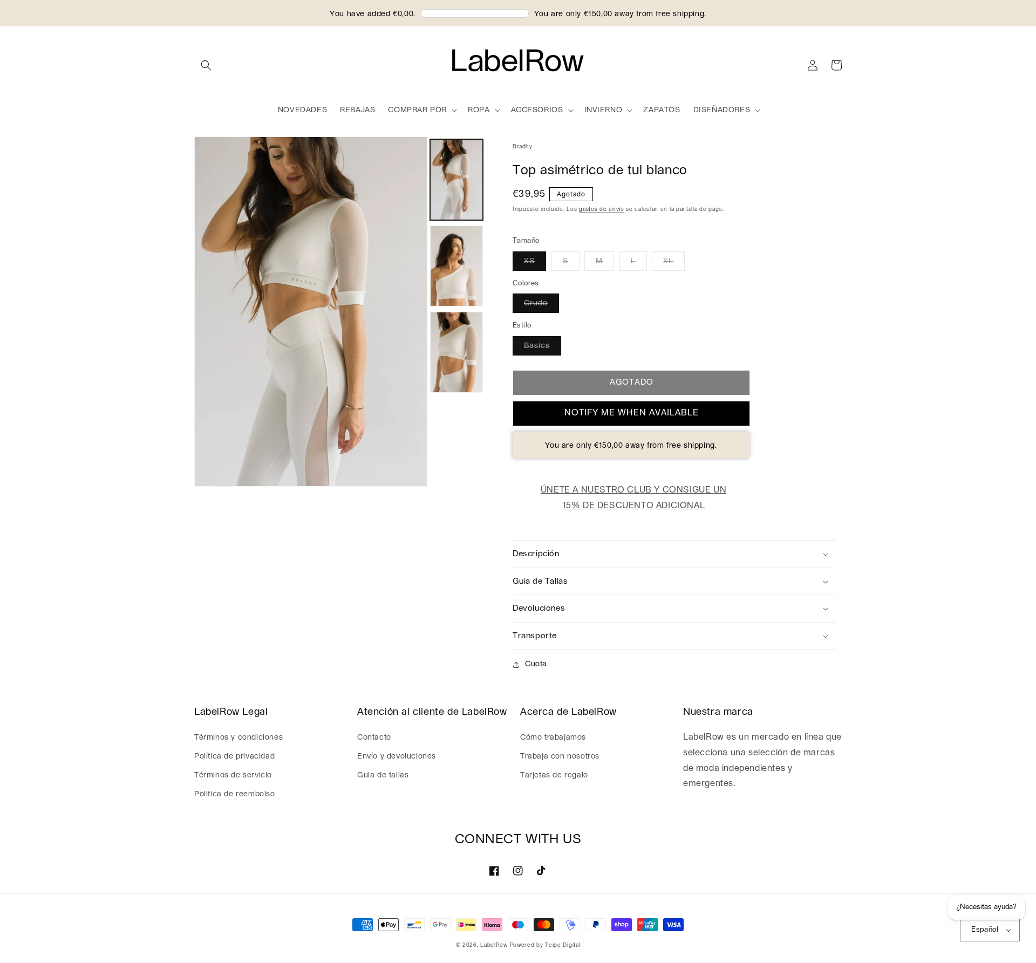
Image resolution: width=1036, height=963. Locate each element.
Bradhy (523, 146)
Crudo (536, 303)
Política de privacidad (234, 756)
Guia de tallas (382, 775)
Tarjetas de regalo (554, 775)
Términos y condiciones (238, 737)
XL (668, 261)
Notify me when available (631, 412)
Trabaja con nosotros (559, 756)
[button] (206, 65)
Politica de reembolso (234, 794)
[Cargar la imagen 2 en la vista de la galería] (456, 266)
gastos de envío (601, 209)
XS (529, 261)
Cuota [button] (536, 664)
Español (984, 929)
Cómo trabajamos (553, 737)
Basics (537, 346)
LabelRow (494, 945)
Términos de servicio (233, 775)
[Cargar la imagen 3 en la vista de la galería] (456, 352)
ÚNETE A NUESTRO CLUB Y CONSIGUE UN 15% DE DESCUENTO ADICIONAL (633, 498)
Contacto (374, 737)
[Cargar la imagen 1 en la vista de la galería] (456, 179)
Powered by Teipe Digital (545, 945)
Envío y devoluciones (396, 756)
